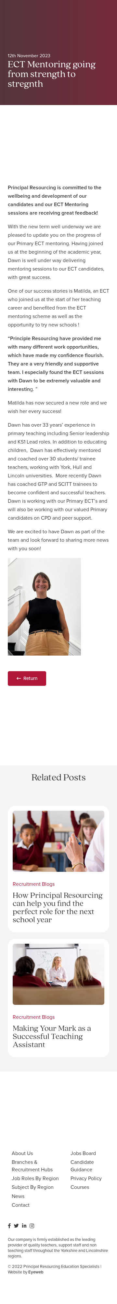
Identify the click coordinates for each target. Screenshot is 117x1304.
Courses (80, 1187)
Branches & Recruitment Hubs (32, 1165)
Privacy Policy (86, 1178)
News (18, 1196)
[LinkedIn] (24, 1225)
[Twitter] (16, 1225)
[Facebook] (9, 1225)
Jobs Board (83, 1153)
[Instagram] (32, 1226)
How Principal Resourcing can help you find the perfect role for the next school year (58, 908)
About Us (22, 1153)
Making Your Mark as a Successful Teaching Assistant (52, 1037)
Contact (21, 1205)
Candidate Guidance (82, 1165)
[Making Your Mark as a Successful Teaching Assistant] (58, 947)
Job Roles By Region (35, 1178)
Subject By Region (33, 1187)
